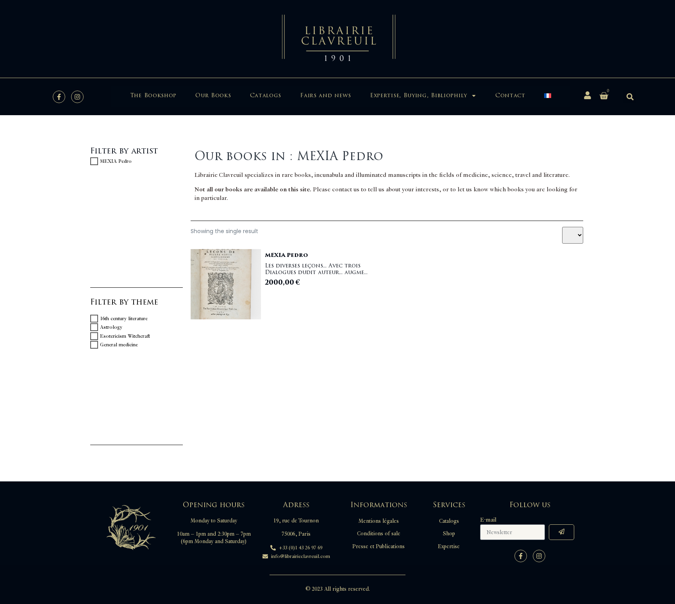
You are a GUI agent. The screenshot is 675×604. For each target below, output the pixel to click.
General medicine (119, 344)
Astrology (111, 327)
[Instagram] (77, 97)
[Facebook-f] (59, 97)
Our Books (213, 95)
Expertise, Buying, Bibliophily (418, 95)
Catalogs (266, 95)
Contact (510, 95)
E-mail (488, 520)
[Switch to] (548, 95)
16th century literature (124, 318)
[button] (629, 96)
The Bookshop (153, 95)
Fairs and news (325, 95)
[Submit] (561, 532)
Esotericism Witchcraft (125, 336)
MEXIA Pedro (116, 161)
